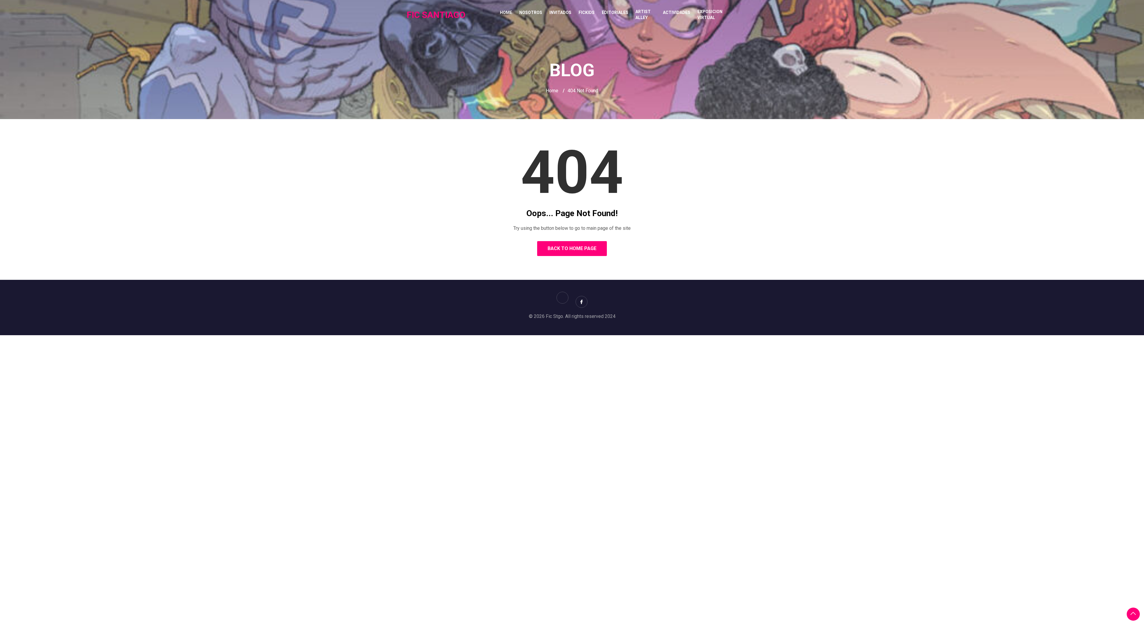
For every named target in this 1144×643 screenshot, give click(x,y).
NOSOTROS (530, 12)
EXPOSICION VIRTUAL (709, 14)
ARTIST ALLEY (643, 14)
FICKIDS (587, 12)
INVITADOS (560, 12)
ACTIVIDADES (676, 12)
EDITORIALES (615, 12)
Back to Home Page (572, 248)
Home (506, 12)
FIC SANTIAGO (436, 15)
